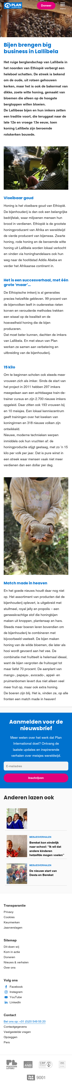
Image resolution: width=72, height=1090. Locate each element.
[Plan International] (13, 5)
